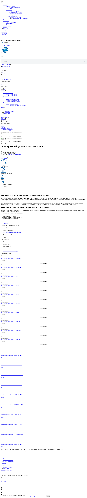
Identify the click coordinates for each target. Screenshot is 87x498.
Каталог (5, 5)
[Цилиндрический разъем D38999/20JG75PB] (10, 320)
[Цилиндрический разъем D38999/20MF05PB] (10, 284)
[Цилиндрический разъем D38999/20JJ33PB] (10, 311)
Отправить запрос (6, 81)
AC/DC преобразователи (14, 7)
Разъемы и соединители (11, 16)
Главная (5, 19)
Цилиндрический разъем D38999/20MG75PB (11, 276)
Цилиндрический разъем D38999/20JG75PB (11, 321)
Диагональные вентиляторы (15, 12)
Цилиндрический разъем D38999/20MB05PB (11, 303)
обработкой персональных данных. (38, 496)
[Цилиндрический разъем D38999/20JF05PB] (10, 329)
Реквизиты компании (11, 22)
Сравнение (4, 32)
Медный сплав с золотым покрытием (12, 232)
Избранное (4, 33)
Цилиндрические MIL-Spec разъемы (19, 18)
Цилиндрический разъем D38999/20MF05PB (11, 285)
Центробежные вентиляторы (15, 13)
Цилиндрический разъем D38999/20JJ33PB (11, 312)
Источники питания (10, 6)
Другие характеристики (6, 155)
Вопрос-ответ (9, 24)
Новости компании (7, 467)
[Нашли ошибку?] (43, 494)
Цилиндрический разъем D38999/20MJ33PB (11, 267)
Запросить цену (43, 263)
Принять (48, 496)
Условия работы (9, 23)
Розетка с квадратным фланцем (14, 154)
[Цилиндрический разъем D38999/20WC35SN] (10, 257)
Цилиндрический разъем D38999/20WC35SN (11, 258)
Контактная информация (6, 470)
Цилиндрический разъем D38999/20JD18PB (11, 339)
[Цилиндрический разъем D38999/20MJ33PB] (10, 266)
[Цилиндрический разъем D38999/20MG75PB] (10, 275)
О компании (6, 21)
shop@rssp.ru (3, 478)
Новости (5, 27)
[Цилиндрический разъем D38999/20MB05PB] (10, 302)
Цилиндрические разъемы (15, 17)
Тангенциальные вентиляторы (16, 14)
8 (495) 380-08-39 (7, 45)
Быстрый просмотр (5, 257)
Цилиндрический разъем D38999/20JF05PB (11, 330)
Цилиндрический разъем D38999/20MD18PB (11, 294)
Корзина (4, 34)
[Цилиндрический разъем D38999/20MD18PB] (10, 293)
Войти (2, 84)
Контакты (5, 28)
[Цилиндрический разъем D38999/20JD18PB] (10, 338)
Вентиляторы (9, 10)
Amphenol (10, 151)
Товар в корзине (4, 158)
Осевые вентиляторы (14, 11)
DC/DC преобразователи (14, 8)
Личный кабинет (6, 30)
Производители (7, 26)
